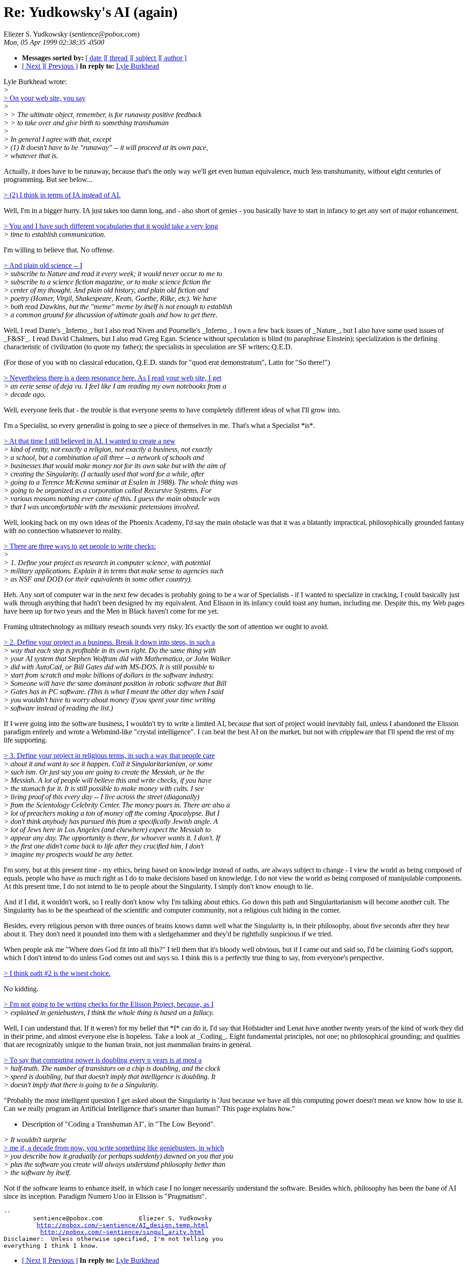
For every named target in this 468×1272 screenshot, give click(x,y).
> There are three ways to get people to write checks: (80, 546)
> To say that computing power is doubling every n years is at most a (103, 1060)
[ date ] (95, 58)
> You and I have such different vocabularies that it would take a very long (111, 226)
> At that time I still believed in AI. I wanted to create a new (90, 441)
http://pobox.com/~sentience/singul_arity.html (122, 1232)
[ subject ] (146, 58)
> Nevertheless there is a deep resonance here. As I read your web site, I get (112, 378)
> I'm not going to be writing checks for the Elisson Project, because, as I (108, 1004)
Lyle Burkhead (137, 66)
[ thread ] (119, 58)
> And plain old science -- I (43, 265)
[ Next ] (33, 66)
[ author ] (173, 58)
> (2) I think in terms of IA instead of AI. (62, 195)
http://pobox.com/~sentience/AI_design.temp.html (122, 1225)
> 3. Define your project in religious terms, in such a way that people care (109, 755)
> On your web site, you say (44, 98)
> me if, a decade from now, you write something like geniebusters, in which (114, 1148)
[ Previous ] (61, 66)
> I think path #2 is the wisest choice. (57, 973)
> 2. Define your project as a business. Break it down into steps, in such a (109, 642)
